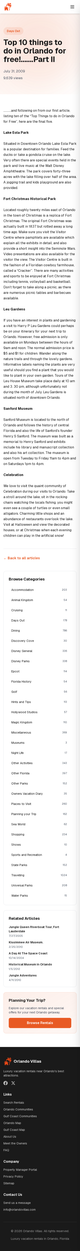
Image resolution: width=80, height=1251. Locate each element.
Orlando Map (12, 1123)
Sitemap (8, 1183)
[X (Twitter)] (13, 1083)
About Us (9, 1136)
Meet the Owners (15, 1143)
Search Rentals (13, 1102)
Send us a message (17, 1203)
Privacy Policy (13, 1176)
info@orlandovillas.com (19, 1210)
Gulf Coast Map (14, 1130)
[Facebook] (5, 1083)
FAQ (6, 1150)
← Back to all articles (21, 558)
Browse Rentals (40, 1023)
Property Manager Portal (20, 1170)
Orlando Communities (18, 1109)
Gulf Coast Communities (20, 1116)
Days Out (13, 31)
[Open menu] (72, 7)
